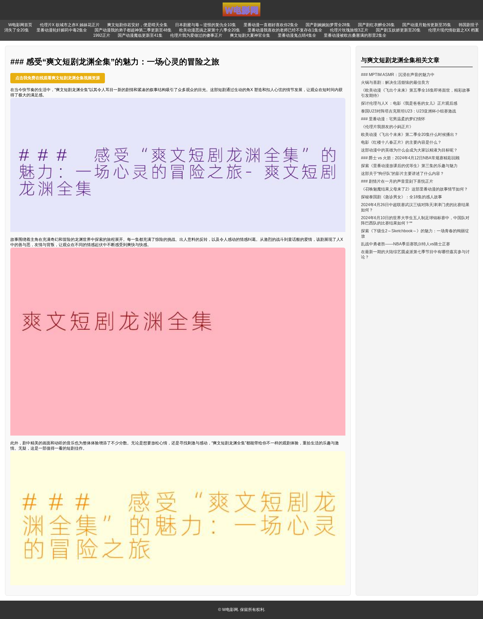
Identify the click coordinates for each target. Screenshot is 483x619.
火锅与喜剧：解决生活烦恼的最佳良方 (395, 82)
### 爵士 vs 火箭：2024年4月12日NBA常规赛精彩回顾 (410, 158)
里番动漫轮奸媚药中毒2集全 (61, 30)
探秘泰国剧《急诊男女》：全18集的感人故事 (401, 197)
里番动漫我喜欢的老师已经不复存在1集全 (285, 30)
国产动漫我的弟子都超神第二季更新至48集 (133, 30)
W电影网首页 (20, 25)
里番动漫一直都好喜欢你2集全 (271, 25)
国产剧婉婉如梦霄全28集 (328, 25)
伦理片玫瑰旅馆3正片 (349, 30)
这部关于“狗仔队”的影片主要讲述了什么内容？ (402, 173)
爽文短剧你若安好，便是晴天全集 (137, 25)
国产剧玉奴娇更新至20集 (398, 30)
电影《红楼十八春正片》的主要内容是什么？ (401, 142)
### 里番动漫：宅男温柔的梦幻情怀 (393, 119)
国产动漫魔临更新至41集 (140, 35)
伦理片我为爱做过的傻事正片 (196, 35)
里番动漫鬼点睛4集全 (297, 35)
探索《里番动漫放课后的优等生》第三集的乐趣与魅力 (409, 166)
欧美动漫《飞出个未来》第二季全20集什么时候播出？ (409, 134)
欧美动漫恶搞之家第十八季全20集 (209, 30)
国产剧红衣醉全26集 (376, 25)
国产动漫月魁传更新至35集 (426, 25)
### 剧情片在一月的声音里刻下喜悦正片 (397, 181)
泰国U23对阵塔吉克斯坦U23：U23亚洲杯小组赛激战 (408, 111)
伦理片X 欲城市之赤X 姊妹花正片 (70, 25)
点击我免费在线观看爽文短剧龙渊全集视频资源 (57, 78)
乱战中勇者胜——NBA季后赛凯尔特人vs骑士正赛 (405, 244)
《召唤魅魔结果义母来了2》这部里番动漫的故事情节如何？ (414, 189)
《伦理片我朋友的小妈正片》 (387, 127)
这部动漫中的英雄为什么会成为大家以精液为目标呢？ (409, 150)
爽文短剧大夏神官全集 (250, 35)
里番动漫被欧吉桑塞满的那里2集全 (355, 35)
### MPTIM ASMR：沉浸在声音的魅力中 (397, 74)
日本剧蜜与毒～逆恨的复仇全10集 (205, 25)
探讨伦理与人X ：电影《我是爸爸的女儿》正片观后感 (409, 103)
